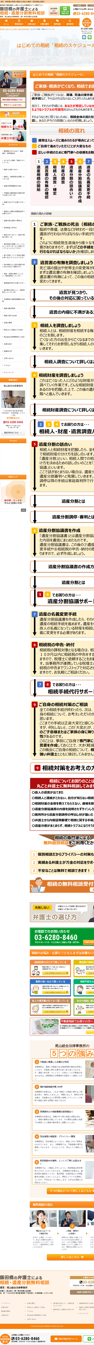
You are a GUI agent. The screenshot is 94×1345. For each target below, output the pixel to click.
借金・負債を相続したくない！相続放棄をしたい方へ (12, 275)
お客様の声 (5, 1315)
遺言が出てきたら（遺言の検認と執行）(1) (13, 236)
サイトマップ (9, 372)
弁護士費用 (8, 323)
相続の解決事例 (9, 308)
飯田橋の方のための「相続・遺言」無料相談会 (13, 152)
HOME (79, 5)
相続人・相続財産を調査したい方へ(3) (13, 178)
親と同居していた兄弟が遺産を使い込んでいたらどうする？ (13, 256)
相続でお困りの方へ (11, 169)
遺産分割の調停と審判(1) (13, 220)
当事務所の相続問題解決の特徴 (13, 300)
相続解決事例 (5, 1311)
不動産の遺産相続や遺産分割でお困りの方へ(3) (13, 194)
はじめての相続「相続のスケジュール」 (13, 161)
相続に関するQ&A (10, 315)
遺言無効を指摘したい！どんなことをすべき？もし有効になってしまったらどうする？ (13, 246)
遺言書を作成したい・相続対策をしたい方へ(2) (13, 291)
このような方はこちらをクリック (54, 973)
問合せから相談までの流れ (13, 330)
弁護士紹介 (8, 344)
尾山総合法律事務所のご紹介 (14, 337)
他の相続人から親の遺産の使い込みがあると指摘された (13, 265)
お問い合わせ (9, 358)
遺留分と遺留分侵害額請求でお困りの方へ (13, 212)
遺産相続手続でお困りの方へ (14, 283)
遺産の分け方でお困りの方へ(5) (13, 203)
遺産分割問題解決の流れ (13, 186)
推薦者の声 (8, 351)
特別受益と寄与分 (10, 228)
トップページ (5, 1303)
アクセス (7, 365)
